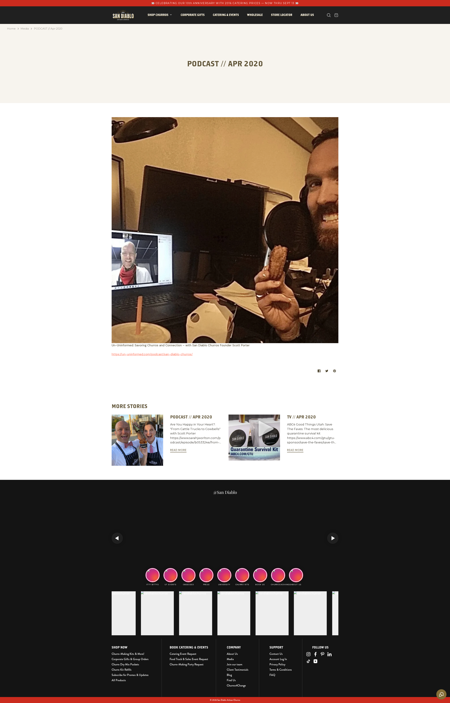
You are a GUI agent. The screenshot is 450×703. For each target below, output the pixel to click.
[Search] (329, 15)
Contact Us (276, 654)
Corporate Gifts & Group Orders (130, 659)
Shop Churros (158, 14)
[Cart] (336, 15)
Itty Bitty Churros (164, 25)
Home (11, 28)
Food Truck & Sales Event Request (189, 659)
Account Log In (278, 659)
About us (307, 14)
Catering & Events (226, 14)
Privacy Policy (277, 664)
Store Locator (281, 14)
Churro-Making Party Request (187, 664)
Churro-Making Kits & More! (128, 654)
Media (25, 28)
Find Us (231, 680)
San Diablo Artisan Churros (228, 700)
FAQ (272, 675)
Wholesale (255, 14)
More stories (129, 406)
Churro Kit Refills (121, 669)
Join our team (234, 664)
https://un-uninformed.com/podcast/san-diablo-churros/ (152, 354)
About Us (232, 654)
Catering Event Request (183, 654)
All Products (119, 680)
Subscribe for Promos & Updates (130, 675)
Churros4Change (236, 685)
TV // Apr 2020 (301, 417)
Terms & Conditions (280, 669)
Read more (178, 450)
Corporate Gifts (193, 14)
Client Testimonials (237, 669)
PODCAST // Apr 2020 (48, 28)
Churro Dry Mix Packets (125, 664)
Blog (229, 675)
